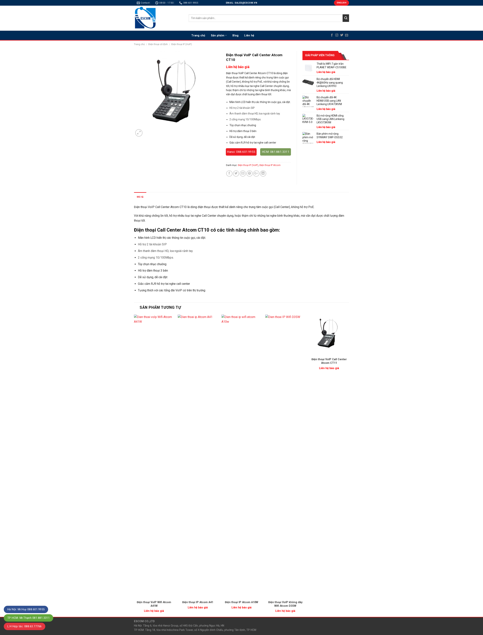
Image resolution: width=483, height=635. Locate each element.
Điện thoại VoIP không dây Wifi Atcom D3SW (285, 604)
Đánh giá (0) (156, 196)
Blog (235, 35)
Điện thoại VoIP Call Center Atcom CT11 (329, 361)
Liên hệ (249, 35)
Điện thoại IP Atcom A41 (197, 602)
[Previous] (134, 465)
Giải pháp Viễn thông (320, 55)
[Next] (349, 465)
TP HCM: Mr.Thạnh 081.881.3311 (28, 618)
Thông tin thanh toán (180, 196)
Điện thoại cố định (158, 44)
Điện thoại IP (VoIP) (181, 44)
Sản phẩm (217, 35)
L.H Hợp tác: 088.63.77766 (24, 626)
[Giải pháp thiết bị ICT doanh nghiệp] (158, 18)
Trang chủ (198, 35)
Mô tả (140, 196)
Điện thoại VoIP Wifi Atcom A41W (154, 604)
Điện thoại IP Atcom (270, 165)
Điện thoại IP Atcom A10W (241, 602)
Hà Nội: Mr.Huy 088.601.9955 (26, 609)
